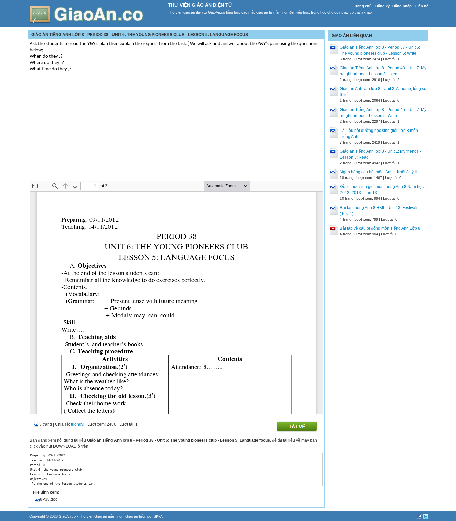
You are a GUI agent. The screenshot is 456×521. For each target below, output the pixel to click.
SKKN (158, 516)
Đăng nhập (402, 6)
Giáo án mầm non (108, 516)
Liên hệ (421, 6)
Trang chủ (363, 6)
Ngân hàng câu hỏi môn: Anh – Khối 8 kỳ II (378, 172)
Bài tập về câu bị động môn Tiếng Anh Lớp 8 (380, 228)
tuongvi (77, 424)
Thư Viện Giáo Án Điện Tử (200, 5)
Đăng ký (382, 6)
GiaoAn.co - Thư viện (76, 516)
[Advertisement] (176, 130)
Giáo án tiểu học (138, 516)
